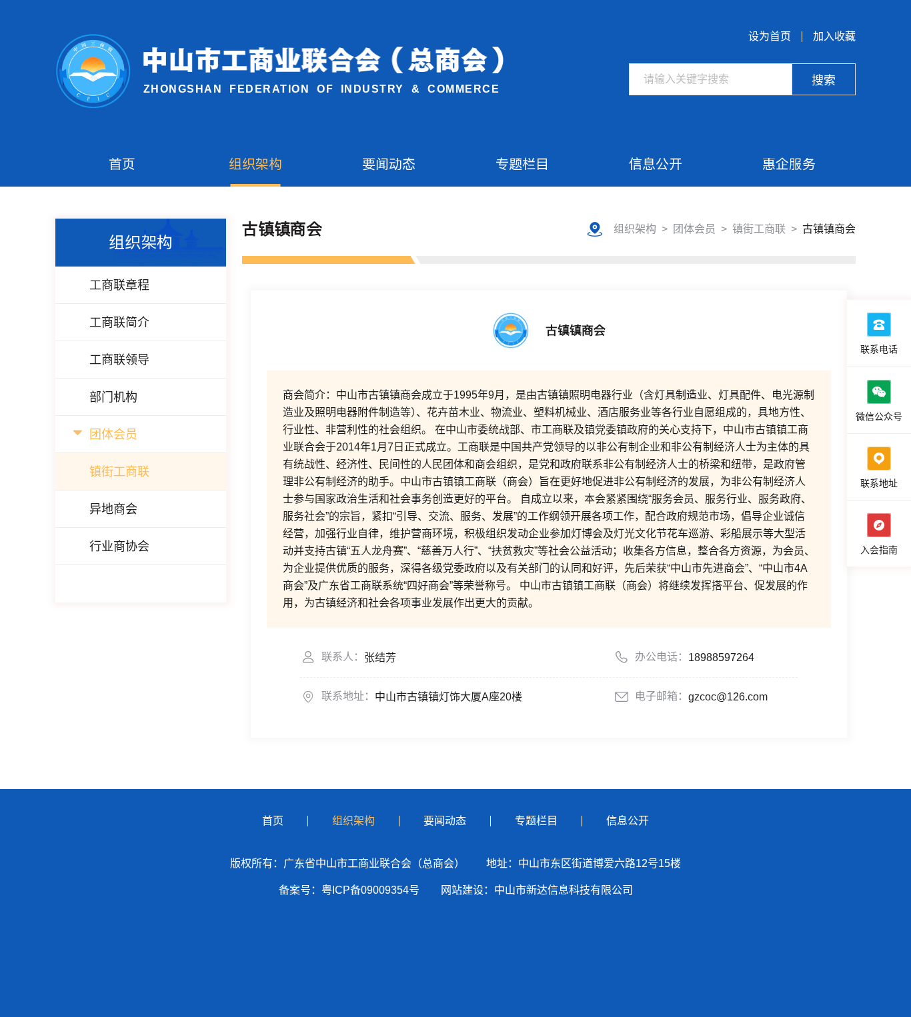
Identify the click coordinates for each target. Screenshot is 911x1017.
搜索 (824, 80)
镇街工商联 (119, 472)
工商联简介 (119, 322)
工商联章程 (119, 285)
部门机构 (113, 397)
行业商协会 (119, 546)
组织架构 (255, 164)
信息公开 (655, 164)
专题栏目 (522, 164)
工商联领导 (119, 360)
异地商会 (113, 509)
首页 (122, 164)
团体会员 (113, 434)
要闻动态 (388, 164)
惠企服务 (789, 164)
